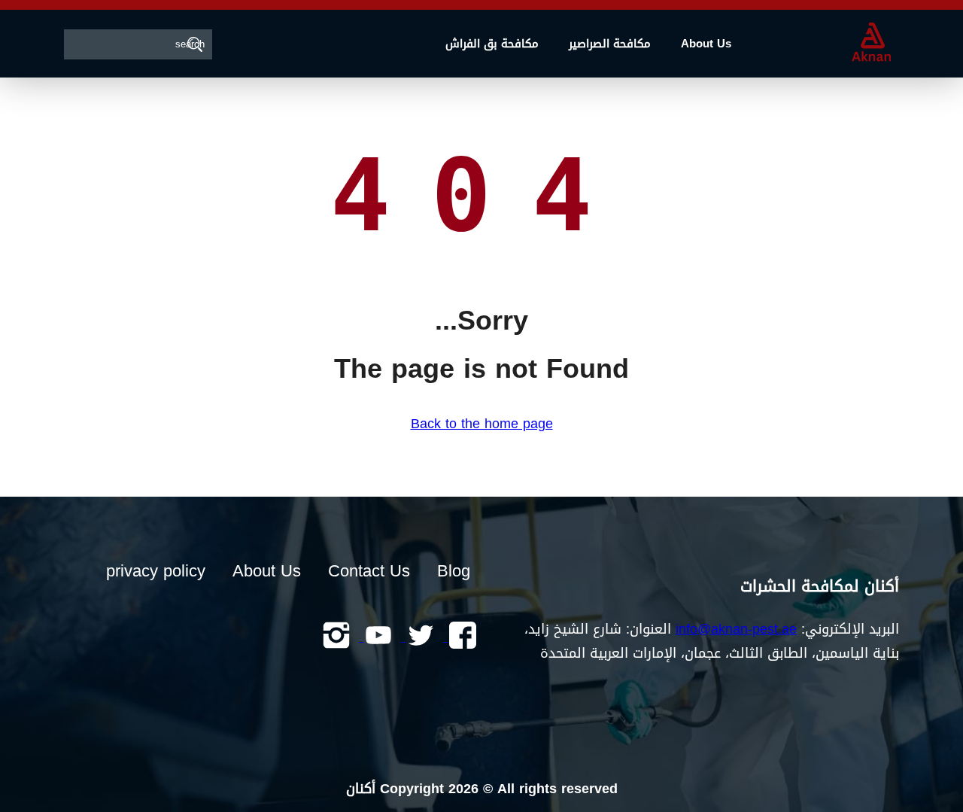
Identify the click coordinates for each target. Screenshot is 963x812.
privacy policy (155, 571)
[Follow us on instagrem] (336, 636)
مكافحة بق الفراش (492, 43)
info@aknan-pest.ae (736, 629)
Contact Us (369, 571)
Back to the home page (482, 423)
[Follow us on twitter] (418, 636)
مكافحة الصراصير (610, 43)
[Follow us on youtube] (376, 636)
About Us (706, 43)
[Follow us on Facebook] (460, 636)
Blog (453, 571)
